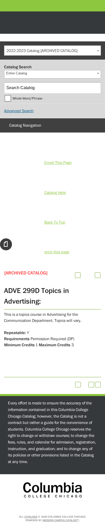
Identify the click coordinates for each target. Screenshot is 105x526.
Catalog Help (55, 192)
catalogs (30, 516)
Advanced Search (19, 110)
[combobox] (52, 50)
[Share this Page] (84, 275)
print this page (56, 252)
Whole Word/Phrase (27, 98)
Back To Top (54, 222)
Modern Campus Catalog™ (61, 520)
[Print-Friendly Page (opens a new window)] (91, 384)
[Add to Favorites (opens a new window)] (78, 275)
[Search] (95, 87)
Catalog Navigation (25, 125)
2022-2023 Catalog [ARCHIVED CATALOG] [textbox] (41, 50)
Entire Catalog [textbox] (16, 73)
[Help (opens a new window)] (97, 275)
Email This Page (58, 162)
